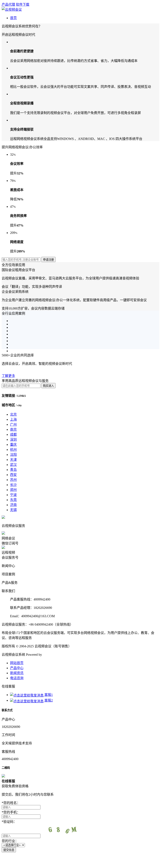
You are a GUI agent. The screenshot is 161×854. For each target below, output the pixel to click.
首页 (13, 18)
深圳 (13, 439)
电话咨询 (16, 678)
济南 (13, 505)
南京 (13, 429)
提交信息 (8, 849)
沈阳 (13, 454)
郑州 (13, 490)
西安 (13, 474)
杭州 (13, 449)
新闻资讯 (16, 673)
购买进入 (48, 385)
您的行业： (10, 841)
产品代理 (8, 4)
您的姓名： (11, 803)
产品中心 (16, 668)
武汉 (13, 464)
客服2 (48, 700)
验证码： (9, 821)
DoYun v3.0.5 (52, 654)
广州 (13, 424)
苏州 (13, 479)
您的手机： (11, 812)
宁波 (13, 495)
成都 (13, 434)
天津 (13, 459)
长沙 (13, 485)
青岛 (13, 469)
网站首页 (16, 663)
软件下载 (22, 4)
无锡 (13, 510)
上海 (13, 419)
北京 (13, 414)
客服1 (48, 695)
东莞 (13, 500)
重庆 (13, 444)
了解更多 (8, 376)
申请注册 (48, 259)
